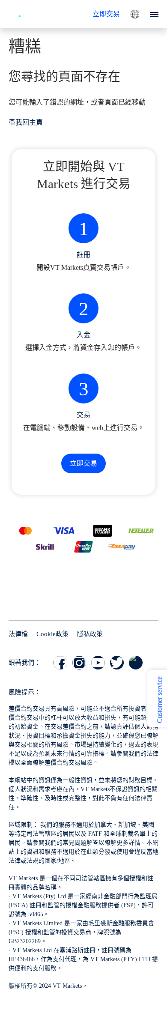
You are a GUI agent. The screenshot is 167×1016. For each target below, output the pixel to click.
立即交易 (106, 14)
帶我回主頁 (26, 122)
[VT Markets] (32, 13)
